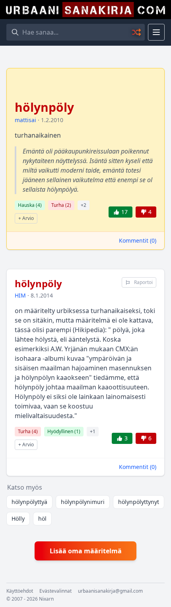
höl (42, 518)
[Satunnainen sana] (136, 32)
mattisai (25, 120)
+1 (92, 431)
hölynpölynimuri (83, 502)
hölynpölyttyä (29, 502)
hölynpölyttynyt (138, 502)
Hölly (18, 518)
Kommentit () (137, 240)
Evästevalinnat (55, 591)
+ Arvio (26, 218)
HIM (20, 295)
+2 (83, 205)
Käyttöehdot (19, 591)
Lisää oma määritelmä (86, 551)
